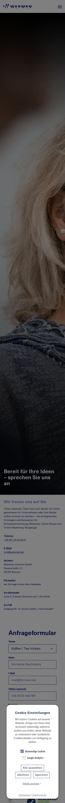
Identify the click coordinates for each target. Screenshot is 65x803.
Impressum (25, 795)
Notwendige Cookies (35, 751)
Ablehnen (23, 775)
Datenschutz (39, 795)
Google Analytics (35, 758)
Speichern (41, 775)
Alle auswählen (32, 767)
